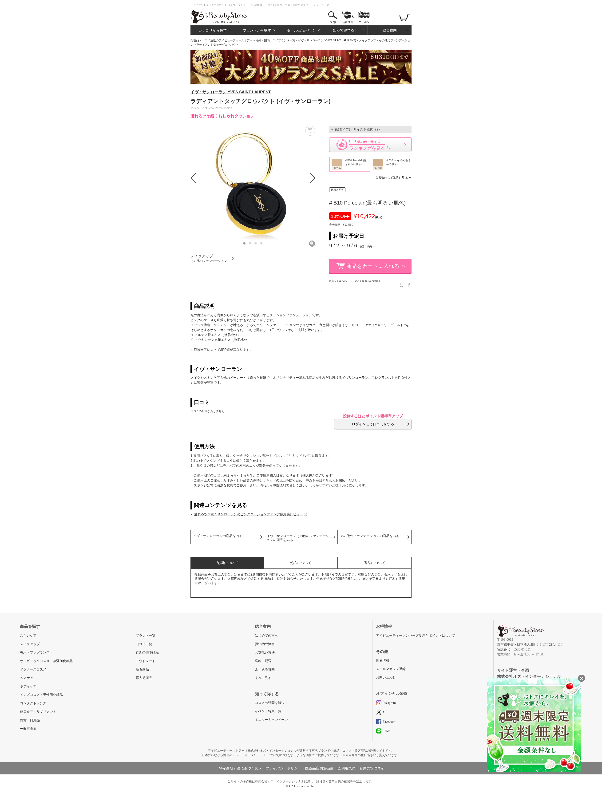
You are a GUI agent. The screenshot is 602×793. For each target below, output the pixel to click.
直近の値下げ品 (147, 652)
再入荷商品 (144, 678)
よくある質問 (265, 669)
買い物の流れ (265, 644)
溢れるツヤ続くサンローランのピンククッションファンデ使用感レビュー (248, 514)
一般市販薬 (28, 728)
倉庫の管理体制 (372, 768)
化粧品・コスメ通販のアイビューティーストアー (221, 40)
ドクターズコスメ (33, 669)
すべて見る (263, 678)
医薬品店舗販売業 (319, 768)
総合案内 (390, 30)
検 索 (333, 22)
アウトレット (145, 661)
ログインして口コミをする (373, 424)
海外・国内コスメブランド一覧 (275, 40)
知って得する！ (345, 30)
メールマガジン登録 (391, 669)
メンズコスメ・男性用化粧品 (41, 695)
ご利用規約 (346, 768)
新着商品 (347, 22)
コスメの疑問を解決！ (271, 703)
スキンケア (28, 635)
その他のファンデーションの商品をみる (369, 536)
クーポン (364, 22)
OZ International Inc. (302, 786)
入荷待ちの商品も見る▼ (393, 178)
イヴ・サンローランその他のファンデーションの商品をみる (298, 538)
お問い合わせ (386, 677)
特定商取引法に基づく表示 (240, 768)
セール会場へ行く (301, 30)
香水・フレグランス (35, 652)
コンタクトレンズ (33, 703)
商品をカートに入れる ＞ (376, 266)
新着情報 (382, 660)
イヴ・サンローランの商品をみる (217, 536)
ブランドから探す (257, 30)
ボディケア (28, 686)
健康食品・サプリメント (38, 712)
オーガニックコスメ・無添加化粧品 (46, 661)
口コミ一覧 (144, 644)
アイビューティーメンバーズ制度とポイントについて (415, 635)
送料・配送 (263, 661)
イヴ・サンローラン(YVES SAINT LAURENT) (327, 40)
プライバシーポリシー (283, 768)
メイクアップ (367, 40)
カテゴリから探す (212, 30)
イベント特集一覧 (268, 711)
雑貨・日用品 (30, 720)
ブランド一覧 (145, 635)
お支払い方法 (265, 652)
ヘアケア (26, 678)
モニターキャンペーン (271, 720)
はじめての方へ (266, 635)
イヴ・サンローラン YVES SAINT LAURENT (230, 92)
